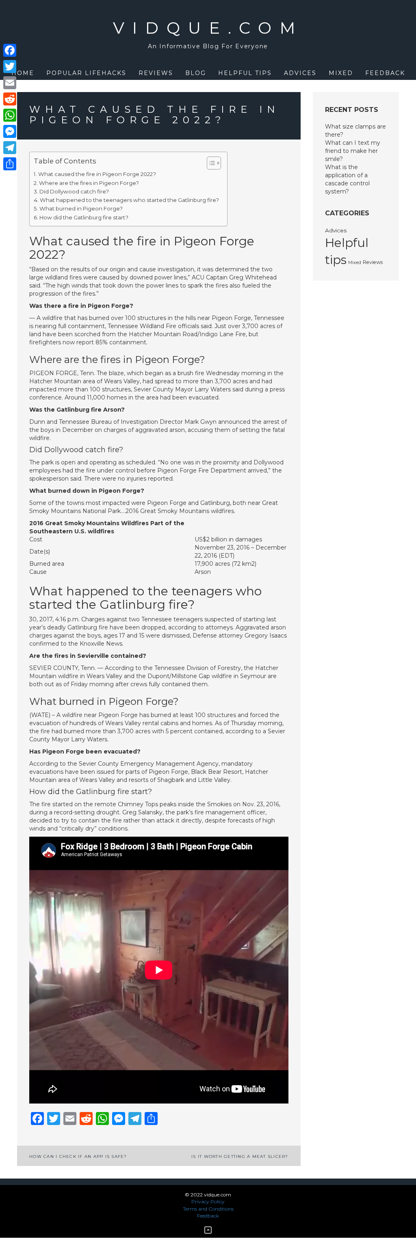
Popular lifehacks (86, 73)
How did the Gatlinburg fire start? (83, 217)
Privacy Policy (208, 1201)
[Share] (10, 164)
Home (22, 73)
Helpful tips (245, 73)
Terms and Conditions (208, 1209)
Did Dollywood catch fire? (74, 191)
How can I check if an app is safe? (78, 1156)
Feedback (385, 73)
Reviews (156, 73)
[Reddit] (10, 99)
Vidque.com (208, 28)
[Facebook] (10, 50)
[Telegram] (10, 148)
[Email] (10, 83)
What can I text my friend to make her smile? (352, 151)
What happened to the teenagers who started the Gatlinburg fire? (129, 200)
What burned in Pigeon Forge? (81, 208)
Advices (300, 73)
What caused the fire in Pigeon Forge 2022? (97, 174)
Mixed (341, 73)
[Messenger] (10, 131)
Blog (195, 73)
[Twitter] (10, 66)
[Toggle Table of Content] (210, 163)
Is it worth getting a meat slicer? (239, 1156)
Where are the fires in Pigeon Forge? (89, 183)
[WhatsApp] (10, 115)
